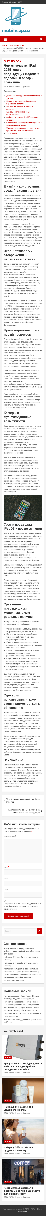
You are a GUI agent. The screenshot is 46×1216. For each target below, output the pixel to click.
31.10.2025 (8, 87)
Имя (6, 867)
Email (7, 878)
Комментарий (10, 836)
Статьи (8, 1057)
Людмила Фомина (22, 87)
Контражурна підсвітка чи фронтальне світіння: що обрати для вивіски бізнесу (22, 1191)
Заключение (11, 133)
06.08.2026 (8, 1073)
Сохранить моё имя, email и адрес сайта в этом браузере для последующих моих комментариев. (22, 906)
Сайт (6, 889)
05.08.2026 (8, 1113)
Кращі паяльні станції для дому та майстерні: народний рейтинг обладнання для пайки (22, 951)
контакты (22, 1212)
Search (39, 931)
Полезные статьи (12, 61)
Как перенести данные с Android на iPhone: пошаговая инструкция (24, 811)
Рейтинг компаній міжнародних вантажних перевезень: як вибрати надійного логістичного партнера (22, 977)
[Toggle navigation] (5, 39)
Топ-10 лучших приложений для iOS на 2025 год (23, 800)
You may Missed (13, 1031)
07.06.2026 (8, 1197)
